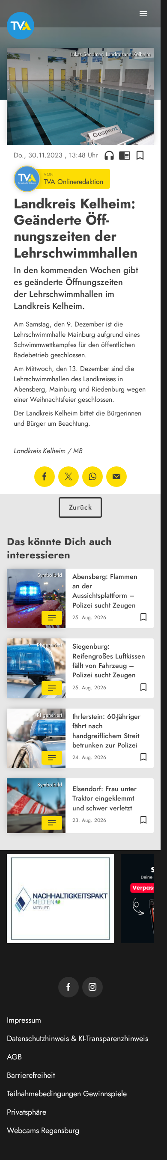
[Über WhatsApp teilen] (92, 476)
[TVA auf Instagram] (92, 987)
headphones (109, 155)
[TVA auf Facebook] (68, 987)
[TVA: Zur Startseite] (20, 25)
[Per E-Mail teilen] (116, 476)
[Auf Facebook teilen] (44, 476)
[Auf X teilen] (68, 476)
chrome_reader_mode (125, 155)
